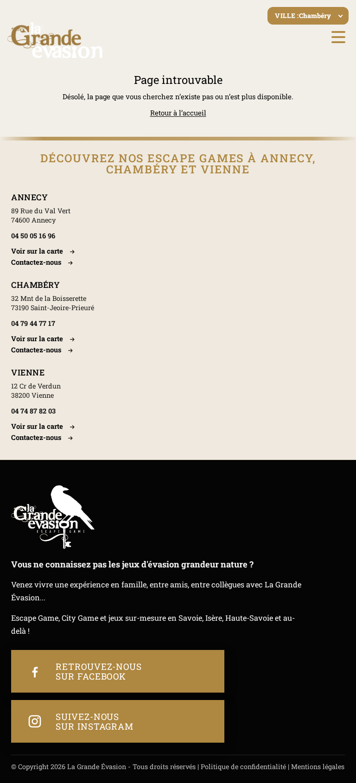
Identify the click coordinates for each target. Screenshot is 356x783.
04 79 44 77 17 (33, 323)
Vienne (27, 372)
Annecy (29, 197)
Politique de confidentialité (243, 766)
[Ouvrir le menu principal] (338, 37)
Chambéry (35, 285)
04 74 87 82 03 (33, 411)
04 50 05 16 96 (33, 235)
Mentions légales (317, 766)
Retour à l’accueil (178, 112)
